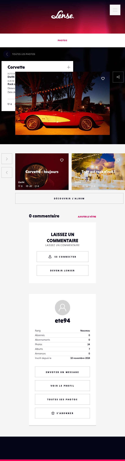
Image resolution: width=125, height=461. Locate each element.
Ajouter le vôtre (87, 216)
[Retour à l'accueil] (62, 15)
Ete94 (11, 76)
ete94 (62, 320)
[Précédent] (7, 172)
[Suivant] (7, 158)
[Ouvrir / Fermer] (68, 67)
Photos (62, 40)
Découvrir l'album (69, 198)
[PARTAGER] (118, 77)
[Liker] (103, 78)
